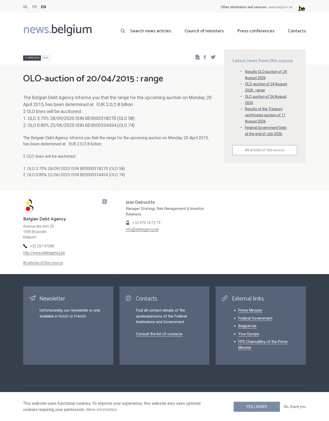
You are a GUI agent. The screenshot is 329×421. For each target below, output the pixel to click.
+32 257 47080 (42, 246)
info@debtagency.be (142, 229)
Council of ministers (204, 31)
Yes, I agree (256, 407)
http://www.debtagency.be (44, 253)
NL (25, 7)
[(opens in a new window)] (203, 56)
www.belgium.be (281, 7)
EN (43, 7)
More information (101, 409)
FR (34, 7)
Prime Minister (250, 310)
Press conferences (256, 31)
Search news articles (150, 31)
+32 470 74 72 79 (146, 223)
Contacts (297, 31)
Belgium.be (247, 326)
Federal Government (255, 318)
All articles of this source (265, 150)
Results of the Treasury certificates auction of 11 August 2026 (265, 115)
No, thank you (295, 407)
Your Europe (248, 334)
